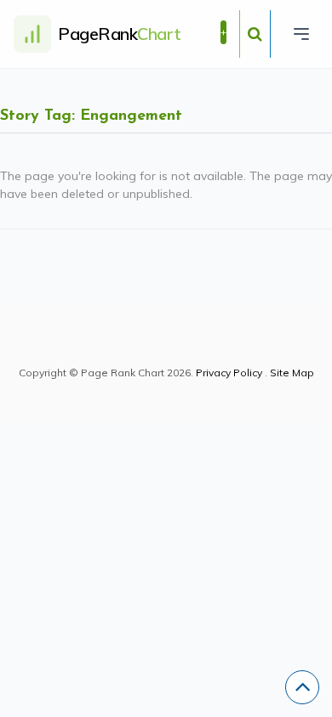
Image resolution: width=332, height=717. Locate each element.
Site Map (292, 372)
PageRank (119, 33)
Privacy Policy (229, 372)
